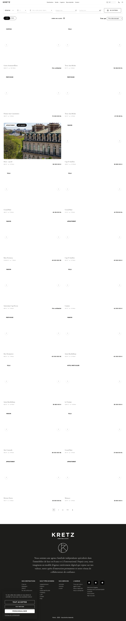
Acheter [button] (7, 10)
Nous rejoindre (78, 588)
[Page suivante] (72, 510)
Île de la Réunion (27, 590)
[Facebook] (102, 583)
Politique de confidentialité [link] (12, 615)
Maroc (24, 588)
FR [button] (122, 2)
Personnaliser (19, 611)
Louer (61, 588)
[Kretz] (6, 2)
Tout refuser (19, 606)
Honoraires (90, 593)
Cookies (89, 591)
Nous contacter (78, 590)
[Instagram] (96, 583)
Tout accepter (20, 602)
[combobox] (22, 10)
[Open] (25, 10)
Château (42, 592)
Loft (41, 594)
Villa (41, 588)
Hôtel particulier (45, 590)
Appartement (44, 584)
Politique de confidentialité (95, 589)
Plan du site (91, 595)
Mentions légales (92, 587)
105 (67, 509)
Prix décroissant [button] (113, 18)
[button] (8, 45)
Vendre (61, 586)
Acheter (61, 584)
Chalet (42, 596)
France (24, 584)
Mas (41, 598)
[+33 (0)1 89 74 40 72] (119, 2)
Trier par (103, 18)
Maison (42, 586)
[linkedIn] (89, 583)
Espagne (24, 586)
